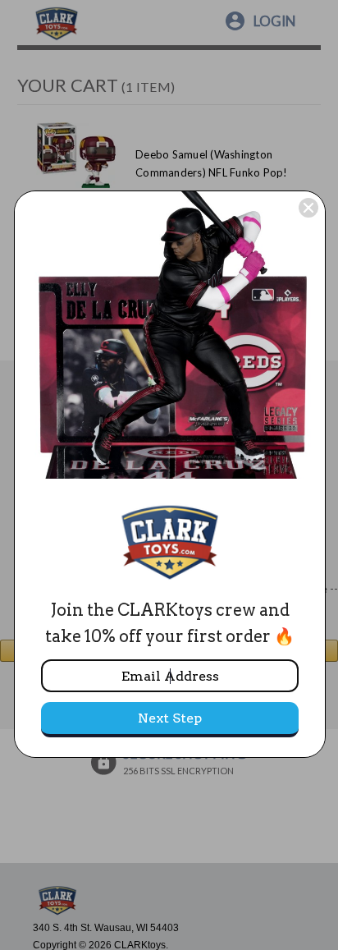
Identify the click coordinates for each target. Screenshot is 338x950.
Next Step (170, 718)
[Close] (308, 208)
